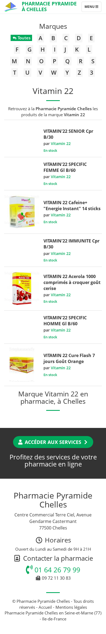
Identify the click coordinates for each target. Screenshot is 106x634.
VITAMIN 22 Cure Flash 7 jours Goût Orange (69, 358)
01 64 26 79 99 (56, 569)
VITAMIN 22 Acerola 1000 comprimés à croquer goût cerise (72, 282)
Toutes (23, 37)
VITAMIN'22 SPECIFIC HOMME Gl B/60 (65, 321)
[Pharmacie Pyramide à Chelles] (11, 7)
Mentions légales (71, 607)
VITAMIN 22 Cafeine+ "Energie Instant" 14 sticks (72, 206)
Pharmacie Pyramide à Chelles (49, 6)
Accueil (45, 607)
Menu (92, 8)
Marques (53, 26)
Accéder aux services (53, 442)
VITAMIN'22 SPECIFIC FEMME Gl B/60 (65, 167)
